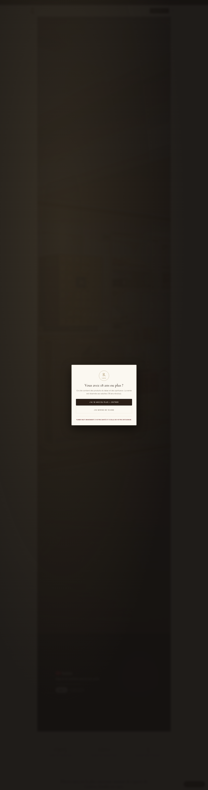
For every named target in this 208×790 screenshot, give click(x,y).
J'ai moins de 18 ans (104, 410)
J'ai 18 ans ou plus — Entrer (104, 402)
